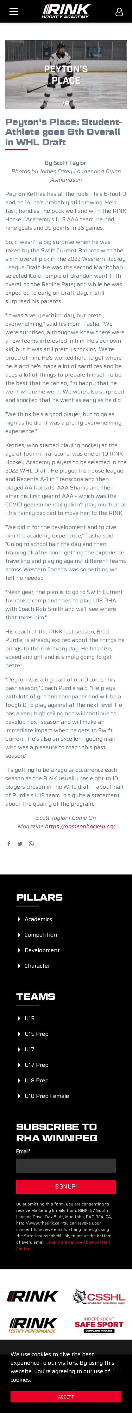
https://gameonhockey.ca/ (80, 826)
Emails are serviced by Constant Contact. (63, 1245)
